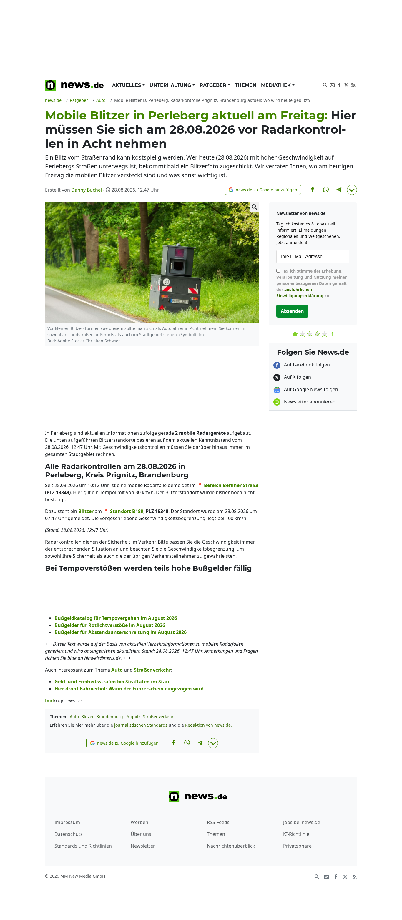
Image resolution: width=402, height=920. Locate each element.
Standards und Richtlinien (83, 846)
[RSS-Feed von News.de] (353, 84)
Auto (74, 716)
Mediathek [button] (276, 85)
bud (49, 700)
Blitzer (87, 716)
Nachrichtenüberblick (231, 846)
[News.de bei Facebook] (339, 84)
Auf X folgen (297, 377)
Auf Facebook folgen (306, 364)
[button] (263, 190)
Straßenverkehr (158, 716)
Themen (245, 85)
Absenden (292, 311)
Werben (139, 822)
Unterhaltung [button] (170, 85)
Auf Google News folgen (310, 389)
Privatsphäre (297, 846)
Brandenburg (109, 716)
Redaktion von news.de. (208, 725)
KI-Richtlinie (296, 834)
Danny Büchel (86, 190)
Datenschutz (68, 834)
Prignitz (133, 716)
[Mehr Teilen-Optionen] (352, 190)
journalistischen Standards (140, 725)
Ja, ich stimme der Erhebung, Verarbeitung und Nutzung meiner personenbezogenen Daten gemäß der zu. (311, 283)
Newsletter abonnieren (309, 401)
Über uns (141, 834)
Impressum (67, 822)
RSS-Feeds (218, 822)
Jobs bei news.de (301, 822)
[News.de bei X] (346, 84)
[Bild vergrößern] (254, 207)
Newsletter (143, 846)
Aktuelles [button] (127, 85)
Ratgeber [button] (214, 85)
